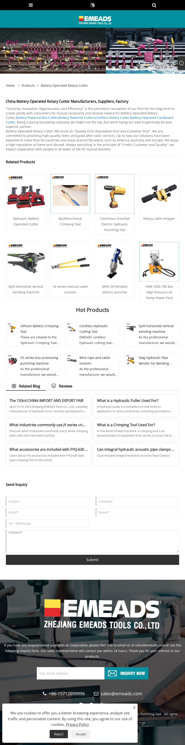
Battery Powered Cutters (76, 117)
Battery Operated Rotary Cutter (64, 85)
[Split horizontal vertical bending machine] (26, 261)
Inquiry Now (132, 673)
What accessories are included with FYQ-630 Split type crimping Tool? (48, 449)
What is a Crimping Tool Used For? (126, 424)
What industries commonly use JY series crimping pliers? (48, 424)
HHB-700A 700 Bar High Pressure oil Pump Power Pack (159, 292)
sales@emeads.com (121, 694)
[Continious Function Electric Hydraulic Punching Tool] (114, 193)
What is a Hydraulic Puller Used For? (127, 400)
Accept (81, 734)
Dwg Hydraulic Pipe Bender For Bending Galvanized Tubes (154, 363)
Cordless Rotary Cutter (112, 117)
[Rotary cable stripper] (159, 193)
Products (28, 85)
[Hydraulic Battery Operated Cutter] (26, 193)
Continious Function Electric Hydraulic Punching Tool (115, 224)
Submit (92, 559)
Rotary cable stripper (159, 218)
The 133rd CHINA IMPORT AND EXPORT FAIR (46, 400)
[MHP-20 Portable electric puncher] (114, 261)
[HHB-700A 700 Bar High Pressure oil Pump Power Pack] (159, 261)
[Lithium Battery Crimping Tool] (12, 328)
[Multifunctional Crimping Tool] (70, 193)
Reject (58, 734)
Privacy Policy (77, 724)
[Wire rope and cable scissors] (72, 360)
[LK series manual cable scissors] (70, 261)
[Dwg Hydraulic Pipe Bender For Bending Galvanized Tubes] (131, 360)
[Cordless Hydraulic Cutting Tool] (72, 328)
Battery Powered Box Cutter (37, 117)
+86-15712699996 (67, 694)
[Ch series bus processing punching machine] (12, 360)
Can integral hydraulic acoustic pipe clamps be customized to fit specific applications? (136, 449)
